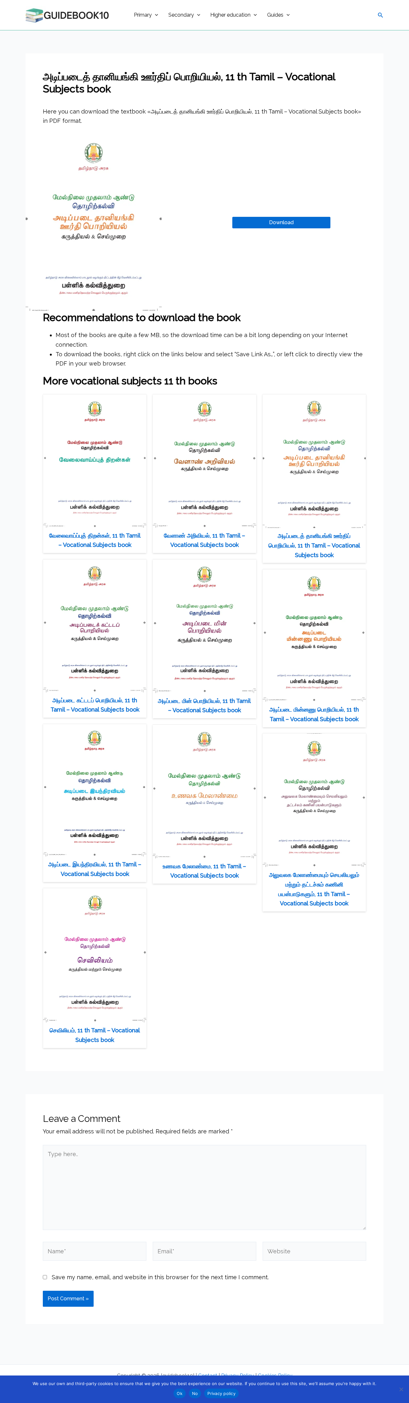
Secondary (181, 15)
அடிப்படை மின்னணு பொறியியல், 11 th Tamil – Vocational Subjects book (314, 714)
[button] (155, 15)
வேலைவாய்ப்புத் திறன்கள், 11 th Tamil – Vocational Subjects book (95, 540)
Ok (179, 1393)
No (195, 1393)
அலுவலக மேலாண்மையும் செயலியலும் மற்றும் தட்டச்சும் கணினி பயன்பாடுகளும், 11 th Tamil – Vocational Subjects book (314, 889)
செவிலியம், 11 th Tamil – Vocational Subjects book (95, 1035)
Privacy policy (221, 1393)
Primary (143, 15)
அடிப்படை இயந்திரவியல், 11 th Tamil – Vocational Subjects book (94, 869)
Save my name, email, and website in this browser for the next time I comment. (160, 1277)
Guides (275, 15)
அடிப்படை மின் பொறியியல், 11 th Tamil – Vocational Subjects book (204, 706)
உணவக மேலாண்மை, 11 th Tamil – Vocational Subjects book (204, 871)
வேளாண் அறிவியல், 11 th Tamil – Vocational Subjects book (204, 540)
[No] (401, 1389)
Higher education (230, 15)
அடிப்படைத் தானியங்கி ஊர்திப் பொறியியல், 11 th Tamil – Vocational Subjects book (314, 545)
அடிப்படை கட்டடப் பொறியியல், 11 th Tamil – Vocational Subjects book (94, 705)
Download (281, 222)
